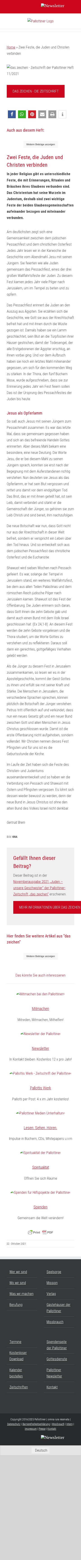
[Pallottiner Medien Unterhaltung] (40, 1113)
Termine (15, 1342)
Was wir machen (21, 1294)
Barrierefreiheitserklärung (36, 1424)
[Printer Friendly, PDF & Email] (40, 1232)
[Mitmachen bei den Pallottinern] (40, 994)
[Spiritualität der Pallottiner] (40, 1153)
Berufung (15, 1305)
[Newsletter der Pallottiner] (40, 1034)
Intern (69, 1424)
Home (11, 47)
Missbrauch (55, 1322)
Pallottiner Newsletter (54, 1373)
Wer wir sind (18, 1272)
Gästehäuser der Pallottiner (58, 1308)
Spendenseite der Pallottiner (57, 1345)
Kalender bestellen (16, 1373)
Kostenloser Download (18, 1356)
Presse (42, 1428)
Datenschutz (13, 1424)
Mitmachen (40, 1008)
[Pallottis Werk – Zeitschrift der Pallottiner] (40, 1073)
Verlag (51, 1294)
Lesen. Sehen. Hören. (40, 1127)
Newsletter (40, 1048)
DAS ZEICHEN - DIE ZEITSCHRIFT (36, 91)
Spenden (40, 1207)
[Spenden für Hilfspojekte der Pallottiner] (40, 1192)
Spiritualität (40, 1167)
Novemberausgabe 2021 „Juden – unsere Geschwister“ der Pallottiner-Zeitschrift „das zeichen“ (39, 888)
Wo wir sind (17, 1283)
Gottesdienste (57, 1359)
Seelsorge (54, 1272)
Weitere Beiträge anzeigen (40, 144)
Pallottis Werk (40, 1088)
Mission (52, 1283)
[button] (12, 114)
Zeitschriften (18, 1387)
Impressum (31, 1428)
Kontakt (52, 1387)
